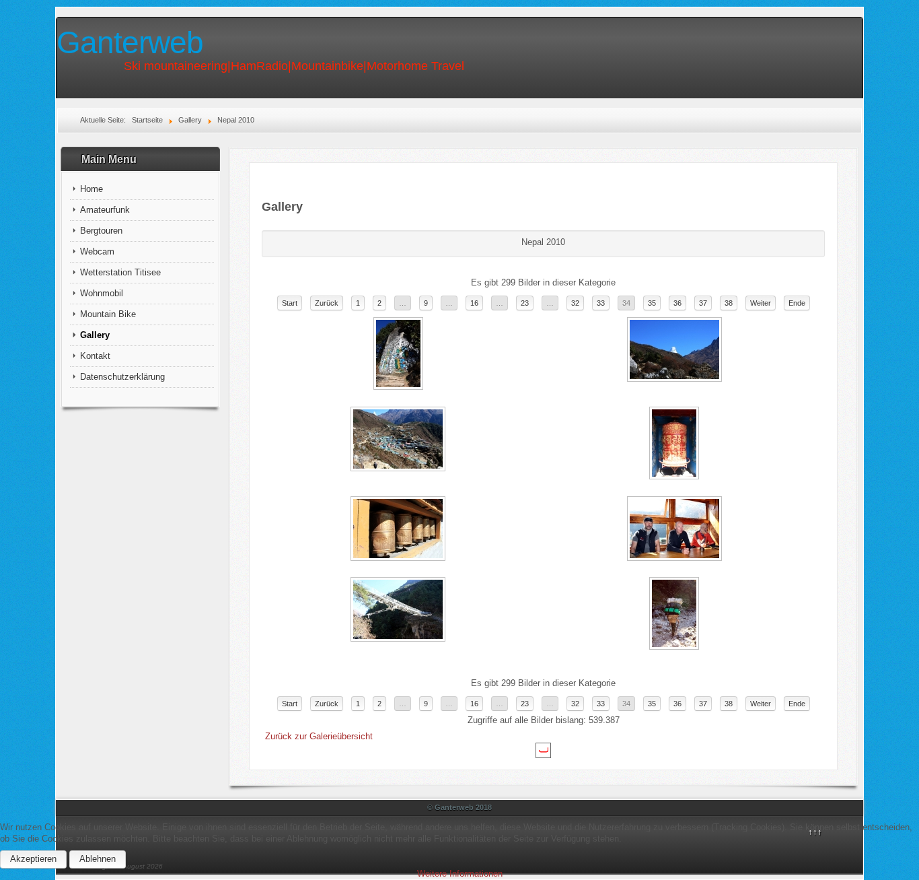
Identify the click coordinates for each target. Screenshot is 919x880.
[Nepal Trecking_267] (400, 440)
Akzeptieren (33, 859)
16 (474, 303)
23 (525, 303)
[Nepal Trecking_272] (676, 614)
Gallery (95, 335)
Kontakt (95, 356)
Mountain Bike (108, 314)
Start (289, 303)
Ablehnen (97, 859)
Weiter (760, 303)
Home (91, 189)
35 (652, 303)
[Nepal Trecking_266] (676, 350)
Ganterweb (130, 42)
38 (729, 303)
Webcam (97, 251)
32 (575, 303)
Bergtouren (101, 231)
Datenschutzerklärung (122, 377)
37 (703, 303)
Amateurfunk (105, 210)
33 (601, 303)
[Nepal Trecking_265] (400, 355)
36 (677, 303)
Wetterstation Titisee (120, 272)
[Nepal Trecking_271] (400, 610)
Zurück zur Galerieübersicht (319, 736)
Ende (796, 303)
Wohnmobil (101, 293)
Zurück (326, 303)
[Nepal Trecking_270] (676, 530)
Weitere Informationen (460, 874)
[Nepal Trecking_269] (400, 530)
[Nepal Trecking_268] (676, 444)
